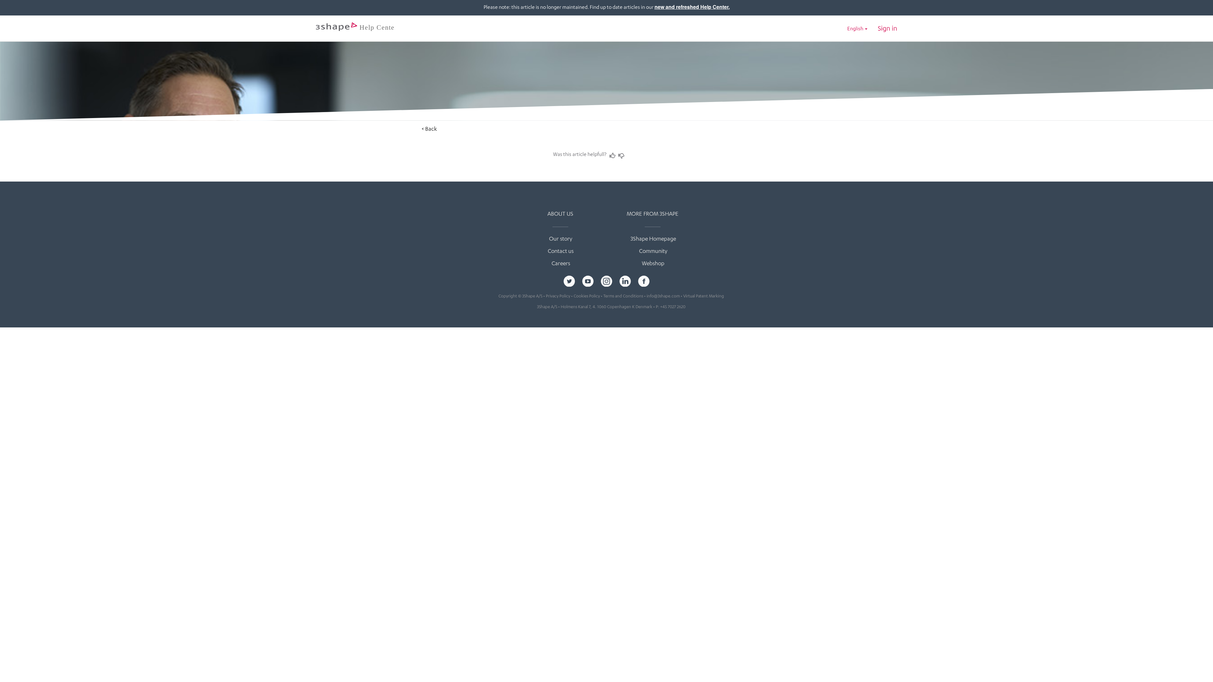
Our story (560, 239)
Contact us (561, 251)
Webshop (653, 264)
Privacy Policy (558, 296)
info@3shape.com (663, 296)
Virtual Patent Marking (703, 296)
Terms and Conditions (623, 296)
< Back (429, 129)
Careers (561, 264)
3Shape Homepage (653, 239)
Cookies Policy (587, 296)
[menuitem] (857, 30)
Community (653, 251)
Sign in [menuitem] (887, 29)
